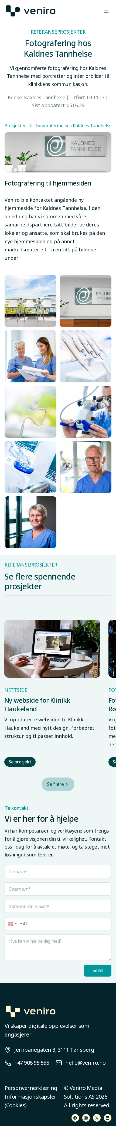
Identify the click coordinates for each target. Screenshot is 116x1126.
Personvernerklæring (31, 1088)
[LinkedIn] (107, 1118)
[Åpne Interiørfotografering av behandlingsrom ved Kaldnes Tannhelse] (85, 356)
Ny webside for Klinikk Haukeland (37, 704)
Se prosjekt (20, 762)
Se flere (55, 784)
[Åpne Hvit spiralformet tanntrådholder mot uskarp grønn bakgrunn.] (30, 412)
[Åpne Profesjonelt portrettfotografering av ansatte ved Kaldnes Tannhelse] (85, 301)
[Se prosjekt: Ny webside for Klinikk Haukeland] (52, 649)
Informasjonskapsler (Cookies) (30, 1101)
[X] (97, 1118)
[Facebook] (75, 1118)
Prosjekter (15, 126)
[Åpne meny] (106, 10)
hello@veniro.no (85, 1062)
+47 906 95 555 (31, 1062)
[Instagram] (86, 1118)
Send (98, 970)
